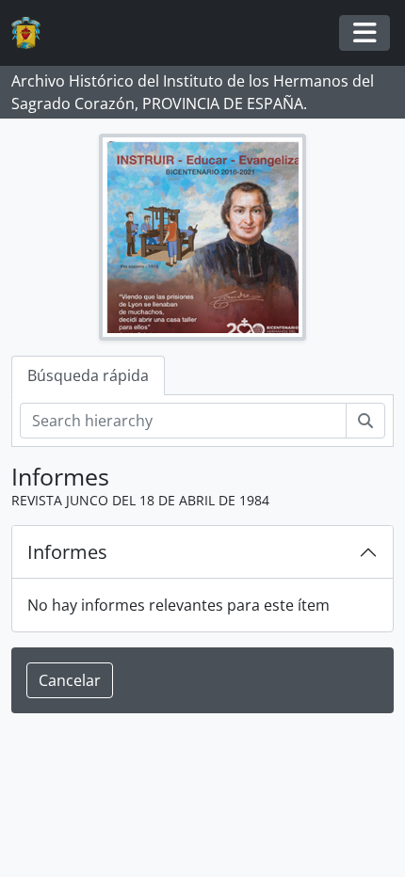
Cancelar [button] (70, 680)
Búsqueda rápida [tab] (88, 375)
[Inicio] (33, 33)
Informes (67, 552)
